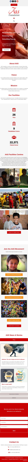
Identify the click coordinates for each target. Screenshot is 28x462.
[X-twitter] (13, 1)
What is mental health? (7, 384)
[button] (14, 18)
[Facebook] (11, 1)
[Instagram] (15, 1)
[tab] (14, 339)
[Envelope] (17, 1)
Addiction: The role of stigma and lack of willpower (13, 359)
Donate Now (6, 49)
